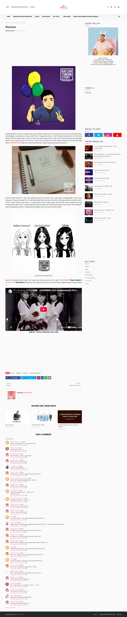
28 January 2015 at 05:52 (18, 495)
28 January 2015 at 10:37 (17, 514)
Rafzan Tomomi (10, 30)
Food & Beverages (90, 277)
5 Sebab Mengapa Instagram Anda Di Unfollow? (68, 426)
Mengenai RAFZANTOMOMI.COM (19, 7)
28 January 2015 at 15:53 (17, 550)
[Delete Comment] (26, 445)
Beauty (87, 266)
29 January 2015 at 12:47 (17, 587)
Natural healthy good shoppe (19, 478)
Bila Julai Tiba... (9, 425)
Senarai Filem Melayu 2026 (101, 178)
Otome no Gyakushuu (15, 22)
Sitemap (32, 7)
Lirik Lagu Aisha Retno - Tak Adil (103, 194)
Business (88, 272)
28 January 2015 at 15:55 (17, 556)
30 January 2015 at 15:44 (17, 605)
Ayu (11, 547)
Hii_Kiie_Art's (10, 282)
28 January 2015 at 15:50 (17, 532)
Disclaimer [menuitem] (66, 16)
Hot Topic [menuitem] (56, 16)
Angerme (18, 373)
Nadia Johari (14, 448)
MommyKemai (14, 490)
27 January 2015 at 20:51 (17, 481)
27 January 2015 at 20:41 (17, 475)
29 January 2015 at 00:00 (18, 562)
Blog (87, 269)
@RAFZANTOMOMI (19, 614)
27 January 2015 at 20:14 (18, 469)
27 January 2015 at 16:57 (17, 457)
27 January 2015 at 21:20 (18, 488)
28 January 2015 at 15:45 (17, 520)
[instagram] (115, 7)
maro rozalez (14, 595)
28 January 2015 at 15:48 (17, 526)
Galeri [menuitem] (37, 16)
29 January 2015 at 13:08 (17, 593)
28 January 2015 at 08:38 (18, 501)
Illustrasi (25, 373)
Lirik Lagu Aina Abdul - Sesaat (102, 218)
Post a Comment (10, 607)
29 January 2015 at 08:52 (18, 574)
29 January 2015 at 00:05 (18, 568)
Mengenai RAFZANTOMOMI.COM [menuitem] (22, 16)
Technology (88, 280)
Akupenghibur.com (16, 442)
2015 (12, 373)
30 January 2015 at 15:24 (17, 599)
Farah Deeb (13, 522)
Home (7, 7)
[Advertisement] (44, 49)
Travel (87, 283)
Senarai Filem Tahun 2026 (101, 170)
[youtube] (118, 7)
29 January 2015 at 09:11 (17, 580)
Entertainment (89, 275)
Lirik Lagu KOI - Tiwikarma (101, 202)
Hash (11, 559)
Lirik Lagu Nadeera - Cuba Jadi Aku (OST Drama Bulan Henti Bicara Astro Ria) (107, 155)
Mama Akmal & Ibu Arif (17, 498)
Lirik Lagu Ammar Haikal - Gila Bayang (104, 162)
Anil (11, 516)
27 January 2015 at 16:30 (17, 445)
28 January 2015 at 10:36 (17, 507)
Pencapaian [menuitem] (46, 16)
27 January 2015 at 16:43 (17, 451)
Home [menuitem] (8, 16)
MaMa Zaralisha (15, 571)
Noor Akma (13, 583)
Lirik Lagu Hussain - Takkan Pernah (104, 210)
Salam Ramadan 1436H (38, 425)
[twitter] (111, 7)
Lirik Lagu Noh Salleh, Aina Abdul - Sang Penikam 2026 (105, 147)
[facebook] (108, 7)
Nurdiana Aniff (14, 466)
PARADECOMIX (15, 143)
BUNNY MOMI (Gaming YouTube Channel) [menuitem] (86, 16)
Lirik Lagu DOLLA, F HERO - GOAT (103, 186)
